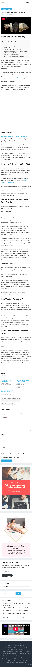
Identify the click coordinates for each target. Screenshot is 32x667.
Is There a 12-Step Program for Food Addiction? (15, 608)
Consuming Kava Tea (12, 52)
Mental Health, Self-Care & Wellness (8, 653)
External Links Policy (24, 660)
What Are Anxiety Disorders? (8, 403)
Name (3, 434)
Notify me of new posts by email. (11, 457)
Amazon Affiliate (6, 660)
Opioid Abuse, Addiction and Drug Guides (16, 657)
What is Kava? (8, 47)
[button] (26, 3)
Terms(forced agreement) (20, 662)
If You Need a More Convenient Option (14, 56)
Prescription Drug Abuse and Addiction (10, 651)
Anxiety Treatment (6, 398)
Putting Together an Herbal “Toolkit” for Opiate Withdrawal (22, 382)
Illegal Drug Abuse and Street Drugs (9, 655)
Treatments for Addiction (24, 651)
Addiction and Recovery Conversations (16, 649)
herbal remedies (16, 398)
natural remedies (6, 401)
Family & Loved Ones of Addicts (24, 653)
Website (3, 447)
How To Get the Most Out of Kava (13, 49)
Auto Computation (25, 643)
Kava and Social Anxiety (9, 46)
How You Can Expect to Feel (12, 54)
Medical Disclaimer (15, 660)
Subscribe (7, 576)
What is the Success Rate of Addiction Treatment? (16, 610)
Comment (4, 417)
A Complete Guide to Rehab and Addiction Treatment (16, 647)
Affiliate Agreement (10, 662)
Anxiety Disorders (6, 9)
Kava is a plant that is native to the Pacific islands (14, 136)
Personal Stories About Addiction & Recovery (12, 658)
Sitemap (30, 664)
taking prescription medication (22, 77)
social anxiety (16, 401)
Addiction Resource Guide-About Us (16, 645)
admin (2, 14)
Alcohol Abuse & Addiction (24, 655)
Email (3, 440)
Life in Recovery (26, 658)
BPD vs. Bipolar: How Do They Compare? (13, 617)
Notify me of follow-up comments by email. (13, 453)
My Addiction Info (10, 643)
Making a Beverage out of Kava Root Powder (16, 51)
